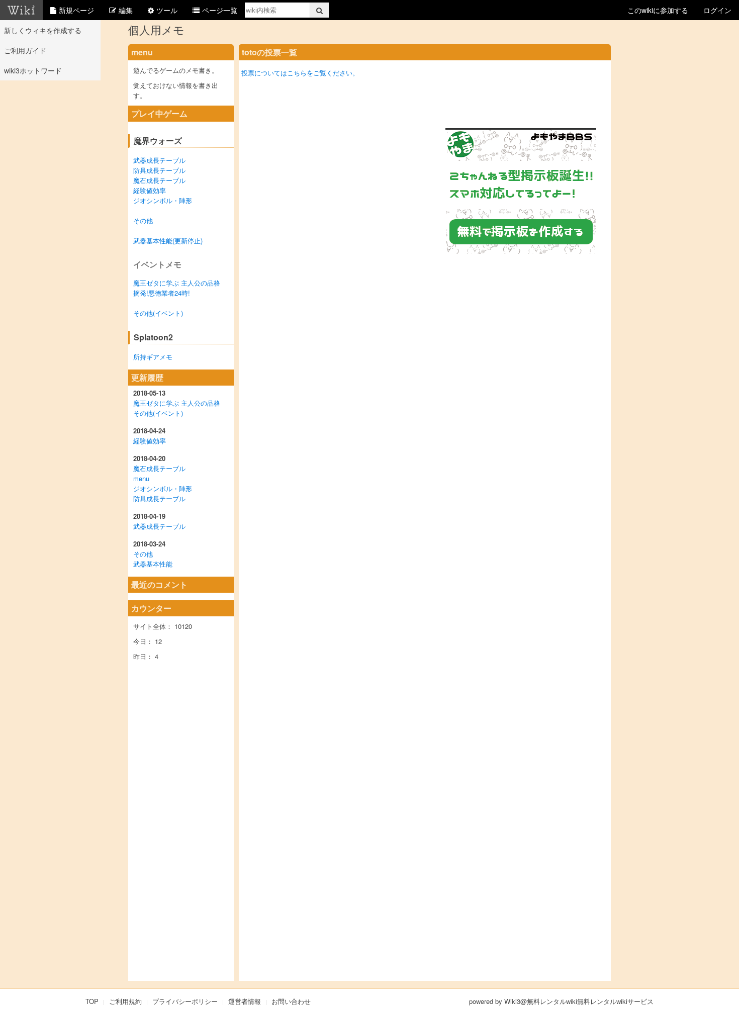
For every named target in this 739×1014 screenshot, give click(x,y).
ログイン (717, 10)
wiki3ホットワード (33, 70)
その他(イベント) (158, 313)
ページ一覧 (219, 10)
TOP (92, 1001)
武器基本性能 (152, 564)
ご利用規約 (125, 1001)
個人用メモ (156, 29)
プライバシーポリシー (185, 1001)
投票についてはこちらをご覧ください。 (300, 72)
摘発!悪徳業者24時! (161, 293)
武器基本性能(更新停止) (168, 240)
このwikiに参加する (657, 10)
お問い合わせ (291, 1001)
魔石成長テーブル (159, 180)
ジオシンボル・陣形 (162, 200)
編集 (126, 10)
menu (141, 478)
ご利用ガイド (25, 50)
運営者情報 (244, 1001)
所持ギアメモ (152, 356)
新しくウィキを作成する (42, 30)
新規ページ (76, 10)
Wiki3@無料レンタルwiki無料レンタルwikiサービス (579, 1001)
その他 (143, 220)
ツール (166, 10)
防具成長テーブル (159, 170)
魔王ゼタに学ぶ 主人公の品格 (176, 283)
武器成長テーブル (159, 160)
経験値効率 (149, 190)
